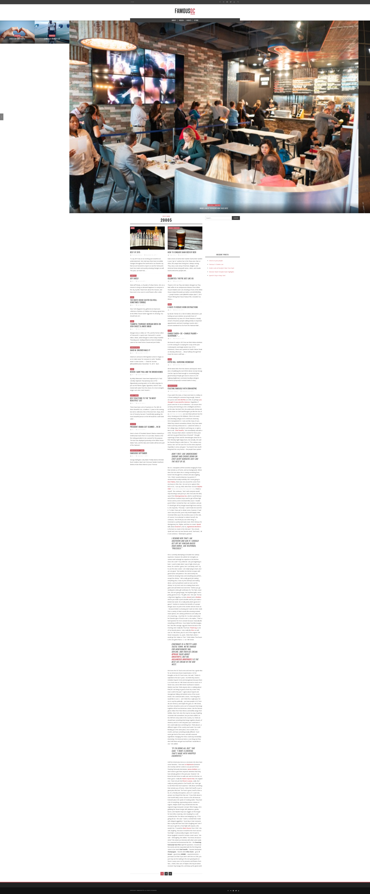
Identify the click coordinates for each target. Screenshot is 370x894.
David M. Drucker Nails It (140, 350)
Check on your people (216, 261)
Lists (132, 395)
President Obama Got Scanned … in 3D (145, 426)
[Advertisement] (221, 236)
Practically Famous (137, 255)
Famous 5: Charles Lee (17, 38)
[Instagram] (227, 2)
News (132, 228)
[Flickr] (223, 2)
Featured (176, 205)
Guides (171, 228)
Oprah (199, 524)
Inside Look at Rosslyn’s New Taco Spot (179, 208)
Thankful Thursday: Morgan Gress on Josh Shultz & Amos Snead (145, 325)
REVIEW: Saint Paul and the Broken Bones (146, 371)
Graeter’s (178, 527)
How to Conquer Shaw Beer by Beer (182, 252)
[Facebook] (220, 2)
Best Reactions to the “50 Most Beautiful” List (143, 399)
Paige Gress (172, 255)
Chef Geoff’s (179, 430)
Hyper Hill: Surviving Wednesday (181, 362)
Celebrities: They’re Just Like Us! (181, 278)
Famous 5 (17, 35)
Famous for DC (135, 347)
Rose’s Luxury (187, 781)
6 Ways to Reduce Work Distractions (183, 307)
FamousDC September (138, 453)
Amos (189, 597)
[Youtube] (234, 2)
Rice (192, 630)
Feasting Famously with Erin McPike (182, 388)
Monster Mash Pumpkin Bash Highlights (221, 272)
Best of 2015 (135, 252)
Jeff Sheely (134, 278)
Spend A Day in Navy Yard (217, 275)
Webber (198, 597)
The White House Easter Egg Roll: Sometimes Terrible (143, 301)
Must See (182, 205)
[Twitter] (230, 2)
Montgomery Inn (181, 496)
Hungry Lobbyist (173, 391)
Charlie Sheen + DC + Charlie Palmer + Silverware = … (183, 334)
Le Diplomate (189, 764)
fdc (133, 281)
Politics (133, 424)
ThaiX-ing (193, 628)
